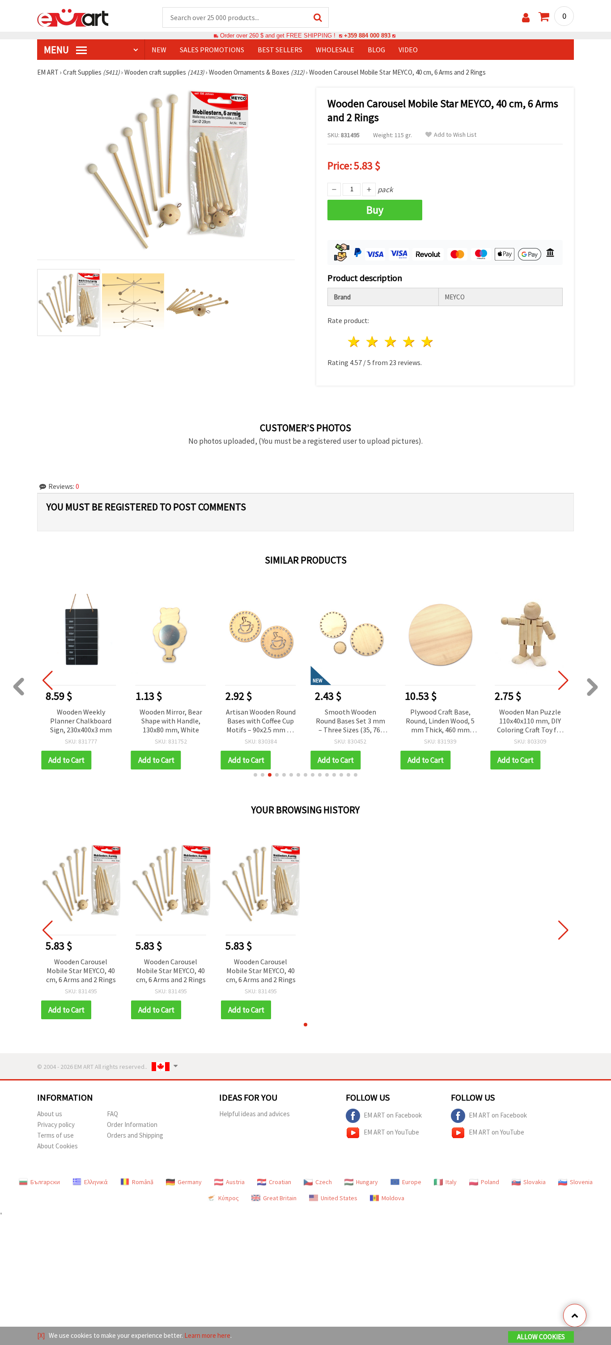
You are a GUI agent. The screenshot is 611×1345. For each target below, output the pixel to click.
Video (408, 49)
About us (49, 1114)
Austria (235, 1182)
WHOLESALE (335, 49)
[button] (255, 775)
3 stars (391, 341)
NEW (159, 49)
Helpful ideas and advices (254, 1114)
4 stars (409, 341)
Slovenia (581, 1182)
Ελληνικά (96, 1182)
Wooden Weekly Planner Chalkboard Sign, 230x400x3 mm (81, 720)
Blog (376, 49)
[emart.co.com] (73, 17)
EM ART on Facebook (393, 1115)
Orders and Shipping (135, 1135)
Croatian (280, 1182)
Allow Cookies (541, 1336)
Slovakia (534, 1182)
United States (339, 1198)
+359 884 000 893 (367, 35)
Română (142, 1182)
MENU (57, 49)
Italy (451, 1182)
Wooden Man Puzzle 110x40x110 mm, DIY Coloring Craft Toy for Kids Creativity (530, 721)
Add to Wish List (455, 134)
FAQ (112, 1114)
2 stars (373, 341)
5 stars (427, 341)
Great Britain (280, 1198)
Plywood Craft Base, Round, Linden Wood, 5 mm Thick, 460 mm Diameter (440, 721)
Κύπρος (228, 1198)
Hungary (367, 1182)
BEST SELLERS (280, 49)
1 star (354, 341)
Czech (323, 1182)
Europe (411, 1182)
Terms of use (55, 1135)
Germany (190, 1182)
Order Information (132, 1124)
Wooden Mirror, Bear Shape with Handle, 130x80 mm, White (171, 720)
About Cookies (57, 1146)
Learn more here (207, 1335)
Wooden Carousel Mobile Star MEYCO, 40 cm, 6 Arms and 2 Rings (81, 970)
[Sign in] (526, 18)
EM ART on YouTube (391, 1132)
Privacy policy (56, 1124)
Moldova (393, 1198)
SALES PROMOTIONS (212, 49)
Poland (490, 1182)
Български (45, 1182)
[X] (41, 1335)
